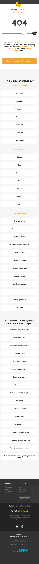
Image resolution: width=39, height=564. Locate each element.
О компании (8, 487)
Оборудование (9, 491)
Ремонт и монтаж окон (19, 361)
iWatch (19, 204)
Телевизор (20, 109)
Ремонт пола (19, 416)
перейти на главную (27, 46)
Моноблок (19, 101)
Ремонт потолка (19, 408)
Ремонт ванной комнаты (19, 345)
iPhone (19, 157)
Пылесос (19, 307)
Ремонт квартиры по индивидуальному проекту (19, 456)
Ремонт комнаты (19, 337)
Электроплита (19, 252)
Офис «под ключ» (19, 377)
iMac (19, 181)
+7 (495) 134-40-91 (19, 12)
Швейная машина (19, 284)
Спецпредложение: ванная (19, 440)
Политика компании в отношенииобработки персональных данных (19, 545)
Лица (6, 493)
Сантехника (19, 385)
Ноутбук (19, 93)
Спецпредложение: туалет (20, 448)
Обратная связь (26, 515)
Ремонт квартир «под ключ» (19, 330)
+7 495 (19, 511)
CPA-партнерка (23, 489)
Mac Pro (19, 188)
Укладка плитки (19, 353)
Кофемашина (19, 292)
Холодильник (19, 221)
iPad (19, 165)
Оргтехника (19, 140)
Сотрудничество (23, 491)
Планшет (19, 125)
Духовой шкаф (19, 276)
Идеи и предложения (24, 496)
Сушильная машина (19, 268)
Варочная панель (19, 260)
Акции (20, 487)
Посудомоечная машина (19, 244)
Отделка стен (19, 424)
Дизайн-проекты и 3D (19, 369)
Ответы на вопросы (24, 498)
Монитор (19, 117)
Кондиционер (19, 237)
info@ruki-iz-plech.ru (19, 519)
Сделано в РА (14, 551)
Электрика (19, 401)
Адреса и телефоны (14, 515)
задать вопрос (10, 48)
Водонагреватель (19, 300)
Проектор (19, 132)
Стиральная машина (19, 229)
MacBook (19, 173)
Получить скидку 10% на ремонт (19, 61)
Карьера (7, 489)
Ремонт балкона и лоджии (19, 393)
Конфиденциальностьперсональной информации (19, 541)
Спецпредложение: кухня (19, 432)
